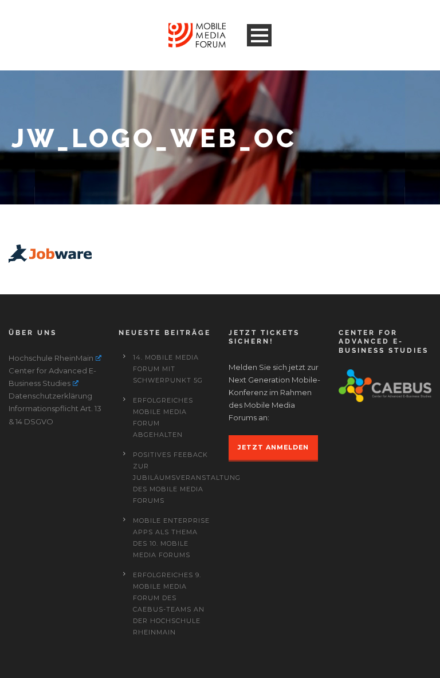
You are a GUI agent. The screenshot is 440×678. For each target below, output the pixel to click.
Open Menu (259, 35)
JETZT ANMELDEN (273, 447)
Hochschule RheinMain (51, 357)
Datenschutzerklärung (50, 395)
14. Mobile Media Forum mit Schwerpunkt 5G (168, 368)
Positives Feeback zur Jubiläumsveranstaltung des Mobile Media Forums (187, 477)
